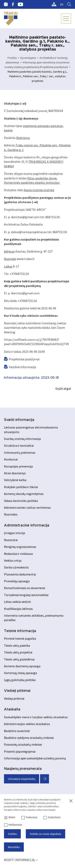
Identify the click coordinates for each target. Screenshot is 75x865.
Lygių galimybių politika (20, 680)
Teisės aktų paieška (17, 645)
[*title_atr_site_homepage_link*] (10, 18)
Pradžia (12, 58)
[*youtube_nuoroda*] (20, 4)
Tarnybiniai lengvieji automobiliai (26, 595)
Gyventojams (28, 58)
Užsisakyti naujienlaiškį (21, 779)
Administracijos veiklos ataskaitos (27, 724)
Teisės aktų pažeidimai (19, 659)
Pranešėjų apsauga (17, 581)
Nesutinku (14, 847)
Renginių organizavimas (20, 547)
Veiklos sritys (13, 560)
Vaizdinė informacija (22, 367)
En (61, 4)
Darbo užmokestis (16, 567)
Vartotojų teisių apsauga (20, 673)
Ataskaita (12, 709)
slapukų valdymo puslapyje (41, 809)
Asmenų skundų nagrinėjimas (24, 494)
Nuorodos (11, 514)
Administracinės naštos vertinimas (27, 507)
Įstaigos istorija (14, 533)
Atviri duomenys (15, 473)
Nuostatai (11, 540)
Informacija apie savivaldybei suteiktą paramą (35, 758)
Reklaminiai (15, 824)
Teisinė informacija (20, 631)
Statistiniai (54, 817)
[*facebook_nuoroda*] (13, 4)
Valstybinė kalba (15, 480)
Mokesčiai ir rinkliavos (18, 554)
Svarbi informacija (19, 420)
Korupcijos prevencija (18, 466)
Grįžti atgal (63, 389)
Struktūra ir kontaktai (19, 445)
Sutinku (12, 834)
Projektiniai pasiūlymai (24, 359)
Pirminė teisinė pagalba (20, 638)
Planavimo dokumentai (20, 574)
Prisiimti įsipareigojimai (19, 751)
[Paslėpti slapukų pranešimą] (71, 801)
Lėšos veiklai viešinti (17, 602)
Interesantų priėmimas (19, 452)
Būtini (12, 817)
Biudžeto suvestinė (17, 731)
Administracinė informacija (26, 525)
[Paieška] (69, 4)
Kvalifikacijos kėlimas (18, 609)
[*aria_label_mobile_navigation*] (66, 19)
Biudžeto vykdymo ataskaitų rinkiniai (29, 738)
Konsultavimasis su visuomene (24, 588)
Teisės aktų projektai (18, 652)
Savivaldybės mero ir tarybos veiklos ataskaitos (36, 717)
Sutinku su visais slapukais (45, 834)
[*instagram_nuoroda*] (6, 4)
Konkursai (11, 459)
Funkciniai (31, 817)
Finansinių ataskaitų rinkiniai (23, 744)
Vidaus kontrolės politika (21, 501)
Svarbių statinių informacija (22, 439)
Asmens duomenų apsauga (22, 666)
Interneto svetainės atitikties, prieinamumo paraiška (33, 617)
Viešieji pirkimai (17, 691)
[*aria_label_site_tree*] (54, 4)
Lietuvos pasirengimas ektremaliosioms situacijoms (31, 429)
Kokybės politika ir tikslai (21, 487)
